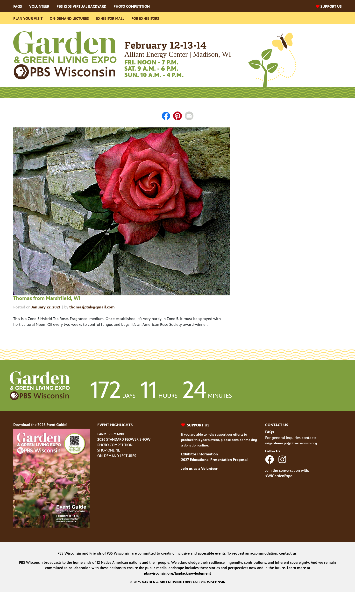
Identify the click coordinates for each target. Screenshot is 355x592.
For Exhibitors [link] (145, 18)
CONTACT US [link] (276, 425)
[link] (65, 55)
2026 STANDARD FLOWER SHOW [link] (123, 439)
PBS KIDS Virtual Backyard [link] (81, 6)
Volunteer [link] (39, 6)
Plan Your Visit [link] (28, 18)
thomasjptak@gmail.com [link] (92, 307)
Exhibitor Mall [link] (110, 18)
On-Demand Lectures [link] (69, 18)
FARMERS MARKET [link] (112, 434)
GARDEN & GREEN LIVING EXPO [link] (167, 582)
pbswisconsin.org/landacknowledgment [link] (177, 573)
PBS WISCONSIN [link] (213, 582)
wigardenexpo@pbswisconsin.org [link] (291, 443)
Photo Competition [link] (132, 6)
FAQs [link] (17, 6)
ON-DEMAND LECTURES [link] (116, 455)
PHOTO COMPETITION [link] (115, 445)
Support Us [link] (331, 6)
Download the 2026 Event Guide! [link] (40, 424)
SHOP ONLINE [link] (108, 450)
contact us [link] (288, 553)
